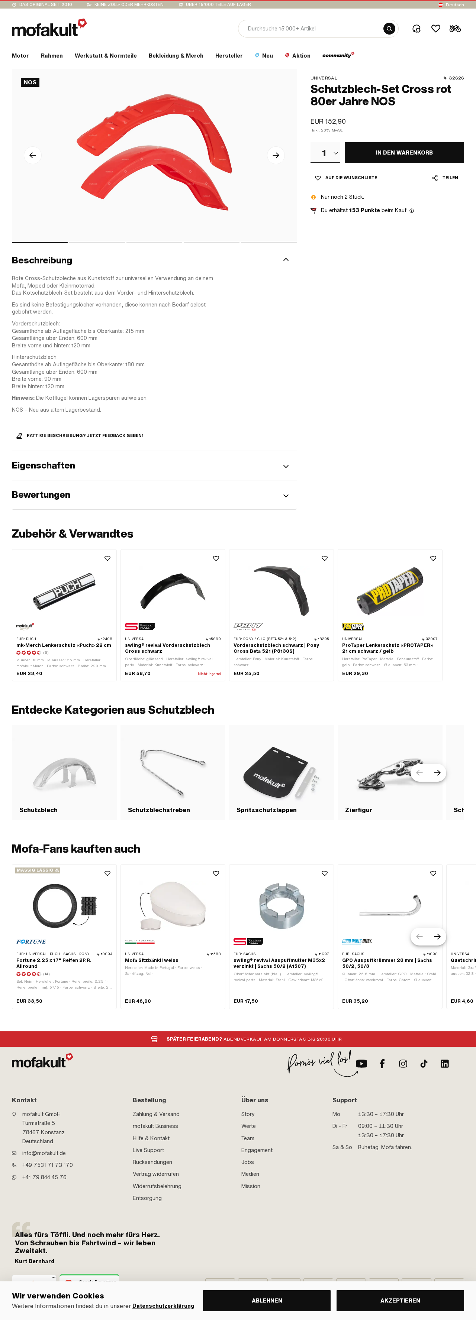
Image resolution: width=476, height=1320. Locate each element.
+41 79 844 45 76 (44, 1177)
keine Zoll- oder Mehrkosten (129, 4)
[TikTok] (423, 1063)
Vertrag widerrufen (156, 1174)
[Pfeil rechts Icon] (276, 155)
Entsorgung (147, 1198)
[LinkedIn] (444, 1063)
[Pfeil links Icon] (33, 155)
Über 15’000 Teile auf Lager (218, 4)
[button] (154, 260)
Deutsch (455, 5)
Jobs (247, 1162)
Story (248, 1114)
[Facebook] (382, 1063)
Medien (250, 1174)
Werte (248, 1126)
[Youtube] (361, 1063)
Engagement (257, 1150)
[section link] (338, 57)
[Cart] (455, 29)
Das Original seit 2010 (45, 4)
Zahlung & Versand (156, 1114)
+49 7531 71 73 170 (47, 1165)
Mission (250, 1186)
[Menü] (53, 1279)
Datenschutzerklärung (163, 1306)
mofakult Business (155, 1126)
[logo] (49, 27)
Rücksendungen (152, 1162)
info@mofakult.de (44, 1153)
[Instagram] (403, 1063)
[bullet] (40, 242)
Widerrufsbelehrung (157, 1186)
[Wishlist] (436, 29)
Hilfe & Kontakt (151, 1138)
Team (247, 1138)
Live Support (148, 1150)
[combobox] (325, 152)
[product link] (64, 615)
